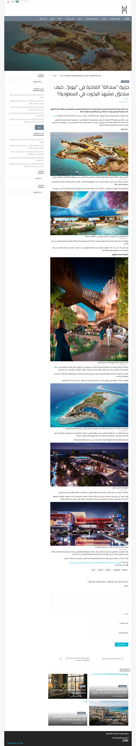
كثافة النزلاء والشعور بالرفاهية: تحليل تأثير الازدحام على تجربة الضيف (26, 114)
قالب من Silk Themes (15, 743)
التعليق (125, 586)
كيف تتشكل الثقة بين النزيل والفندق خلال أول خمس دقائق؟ (26, 96)
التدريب (104, 18)
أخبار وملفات (43, 18)
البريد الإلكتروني (123, 623)
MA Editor (79, 696)
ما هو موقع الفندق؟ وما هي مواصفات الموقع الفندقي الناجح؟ (109, 718)
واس (54, 115)
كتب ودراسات (70, 18)
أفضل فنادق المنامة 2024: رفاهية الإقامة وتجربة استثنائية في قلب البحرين (109, 691)
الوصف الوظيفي (115, 18)
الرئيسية (54, 76)
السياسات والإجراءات (91, 18)
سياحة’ (108, 569)
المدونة (52, 18)
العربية (13, 1)
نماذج (79, 18)
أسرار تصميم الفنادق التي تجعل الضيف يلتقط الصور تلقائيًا (69, 691)
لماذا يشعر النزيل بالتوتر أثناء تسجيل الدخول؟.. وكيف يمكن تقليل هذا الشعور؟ (27, 108)
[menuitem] (115, 18)
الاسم (126, 614)
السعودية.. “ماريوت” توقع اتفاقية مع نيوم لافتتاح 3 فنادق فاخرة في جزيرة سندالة (95, 562)
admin (121, 696)
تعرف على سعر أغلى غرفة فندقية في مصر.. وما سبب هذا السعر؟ (69, 718)
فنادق (100, 569)
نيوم (93, 569)
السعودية (117, 569)
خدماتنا (60, 18)
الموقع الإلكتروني (123, 633)
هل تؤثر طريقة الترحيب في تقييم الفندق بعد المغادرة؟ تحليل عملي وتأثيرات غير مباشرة (26, 120)
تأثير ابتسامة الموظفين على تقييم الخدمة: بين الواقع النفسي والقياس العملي (27, 102)
